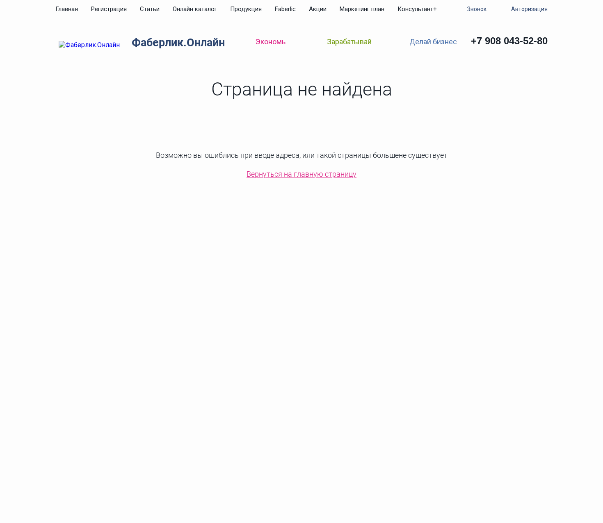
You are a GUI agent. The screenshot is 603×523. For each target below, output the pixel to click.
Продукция (246, 9)
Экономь (271, 41)
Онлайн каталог (195, 9)
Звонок (477, 9)
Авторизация (529, 9)
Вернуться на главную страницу (301, 174)
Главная (66, 9)
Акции (318, 9)
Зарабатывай (349, 41)
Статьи (150, 9)
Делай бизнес (433, 41)
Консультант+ (417, 9)
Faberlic (285, 9)
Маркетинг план (362, 9)
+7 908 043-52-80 (509, 40)
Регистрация (109, 9)
